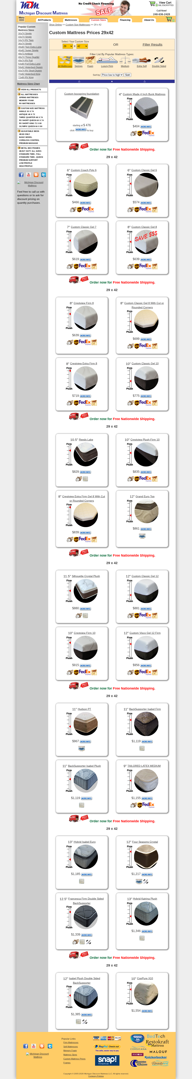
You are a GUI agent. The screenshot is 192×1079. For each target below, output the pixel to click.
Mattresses (71, 20)
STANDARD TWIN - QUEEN (31, 157)
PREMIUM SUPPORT (28, 160)
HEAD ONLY (24, 134)
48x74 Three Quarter (28, 57)
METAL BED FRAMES (30, 148)
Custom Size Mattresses (78, 24)
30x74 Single (25, 33)
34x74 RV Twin (26, 40)
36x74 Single (25, 43)
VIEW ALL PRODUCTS (31, 90)
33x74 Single (25, 37)
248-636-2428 (161, 14)
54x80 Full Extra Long (29, 64)
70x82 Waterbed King (29, 74)
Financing (125, 20)
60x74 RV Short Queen (30, 70)
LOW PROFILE (25, 163)
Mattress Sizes (70, 1054)
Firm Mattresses (70, 1042)
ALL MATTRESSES (29, 94)
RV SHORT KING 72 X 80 (30, 123)
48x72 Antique (25, 54)
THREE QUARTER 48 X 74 (31, 117)
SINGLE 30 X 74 (26, 111)
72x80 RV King (26, 77)
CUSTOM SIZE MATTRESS (33, 108)
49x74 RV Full (25, 60)
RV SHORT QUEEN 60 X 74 (31, 120)
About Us (149, 20)
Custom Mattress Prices (74, 1059)
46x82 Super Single (28, 50)
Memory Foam (70, 1050)
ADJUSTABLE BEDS (30, 131)
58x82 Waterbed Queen (30, 67)
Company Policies (96, 1076)
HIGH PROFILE (26, 166)
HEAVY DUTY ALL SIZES (30, 151)
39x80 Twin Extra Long (29, 47)
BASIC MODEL (25, 137)
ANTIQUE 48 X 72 (27, 114)
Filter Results (152, 45)
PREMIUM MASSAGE (28, 143)
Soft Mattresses (70, 1046)
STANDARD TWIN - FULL (30, 154)
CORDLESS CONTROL (29, 140)
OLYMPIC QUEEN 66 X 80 (30, 126)
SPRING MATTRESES (28, 97)
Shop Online (55, 24)
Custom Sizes (98, 20)
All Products (44, 20)
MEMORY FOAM (26, 100)
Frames (66, 1063)
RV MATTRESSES (27, 103)
